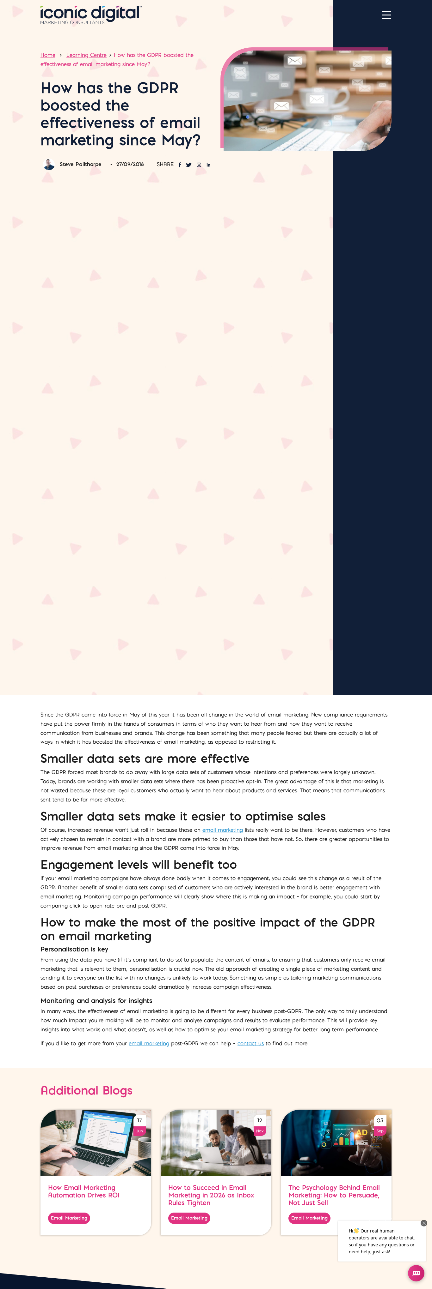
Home (47, 55)
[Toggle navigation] (386, 15)
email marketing (222, 830)
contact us (251, 1043)
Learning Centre (86, 55)
